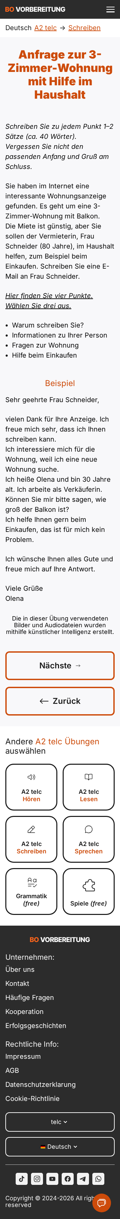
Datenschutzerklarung (40, 1084)
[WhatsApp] (98, 1179)
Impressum (23, 1056)
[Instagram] (37, 1179)
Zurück (67, 701)
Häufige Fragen (29, 997)
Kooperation (24, 1011)
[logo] (35, 9)
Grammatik (31, 900)
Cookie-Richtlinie (32, 1098)
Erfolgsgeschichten (35, 1025)
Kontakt (17, 983)
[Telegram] (83, 1179)
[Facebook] (68, 1179)
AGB (12, 1070)
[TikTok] (22, 1179)
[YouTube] (52, 1179)
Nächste (55, 665)
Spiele (88, 903)
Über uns (20, 969)
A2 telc (31, 795)
